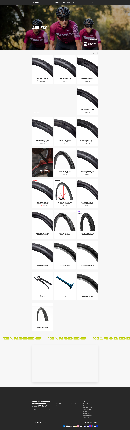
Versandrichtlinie (86, 411)
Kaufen (63, 2)
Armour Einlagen (59, 405)
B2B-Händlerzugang (74, 416)
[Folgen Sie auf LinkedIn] (43, 422)
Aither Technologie (74, 407)
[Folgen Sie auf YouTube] (38, 422)
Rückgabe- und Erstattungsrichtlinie (87, 406)
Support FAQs (86, 403)
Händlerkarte (72, 412)
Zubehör (58, 412)
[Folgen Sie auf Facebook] (32, 422)
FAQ (74, 2)
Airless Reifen (59, 403)
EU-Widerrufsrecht (87, 413)
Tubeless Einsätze (60, 407)
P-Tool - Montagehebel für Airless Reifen (42, 295)
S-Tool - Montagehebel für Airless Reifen (65, 295)
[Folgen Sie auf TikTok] (40, 422)
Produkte (57, 2)
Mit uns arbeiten (73, 409)
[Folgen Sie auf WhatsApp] (45, 422)
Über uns (72, 405)
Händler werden (73, 414)
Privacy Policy (86, 417)
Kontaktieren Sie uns (74, 403)
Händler (68, 2)
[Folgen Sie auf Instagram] (35, 422)
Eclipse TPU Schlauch (60, 409)
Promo (57, 414)
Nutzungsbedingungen (87, 415)
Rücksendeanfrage (87, 409)
